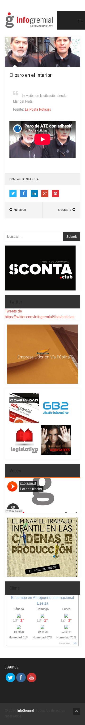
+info (74, 643)
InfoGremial (25, 710)
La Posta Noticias (38, 109)
